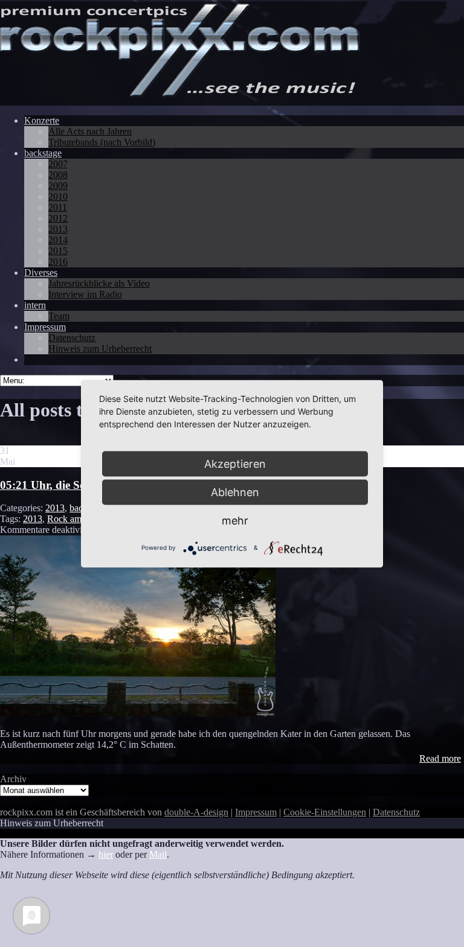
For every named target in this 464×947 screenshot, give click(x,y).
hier (105, 854)
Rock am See (72, 519)
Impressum (256, 812)
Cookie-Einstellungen (324, 812)
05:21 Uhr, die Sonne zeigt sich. (77, 485)
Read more (440, 758)
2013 (55, 508)
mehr (235, 520)
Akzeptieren (235, 463)
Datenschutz (396, 812)
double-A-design (196, 812)
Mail (158, 854)
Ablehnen (235, 491)
